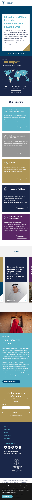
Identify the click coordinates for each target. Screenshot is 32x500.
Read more (13, 492)
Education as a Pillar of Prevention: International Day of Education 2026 (16, 32)
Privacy (13, 415)
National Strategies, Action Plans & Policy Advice (16, 119)
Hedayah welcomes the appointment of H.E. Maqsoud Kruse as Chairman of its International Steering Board (16, 280)
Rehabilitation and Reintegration (16, 227)
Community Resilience (16, 198)
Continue (6, 496)
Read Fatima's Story (10, 381)
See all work (15, 92)
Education (16, 171)
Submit (15, 412)
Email (4, 405)
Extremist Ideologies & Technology (16, 145)
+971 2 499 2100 (16, 453)
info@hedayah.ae (13, 451)
